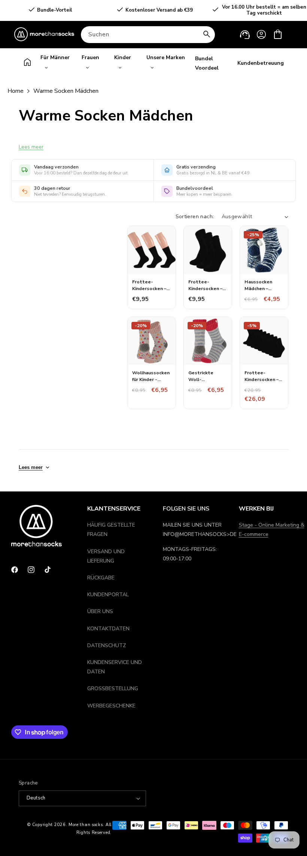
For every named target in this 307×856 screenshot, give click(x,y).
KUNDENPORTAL (108, 594)
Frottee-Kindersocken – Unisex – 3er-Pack (205, 285)
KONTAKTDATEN (108, 628)
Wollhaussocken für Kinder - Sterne (151, 376)
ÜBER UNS (100, 611)
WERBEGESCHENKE (111, 705)
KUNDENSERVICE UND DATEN (114, 667)
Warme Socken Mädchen (65, 91)
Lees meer (31, 146)
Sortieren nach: (195, 216)
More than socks (86, 825)
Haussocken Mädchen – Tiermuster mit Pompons (262, 285)
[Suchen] (206, 34)
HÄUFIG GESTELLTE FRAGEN (111, 529)
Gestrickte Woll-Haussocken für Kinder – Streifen (207, 376)
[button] (278, 34)
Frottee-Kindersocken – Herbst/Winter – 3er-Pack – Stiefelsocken (151, 285)
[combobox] (148, 34)
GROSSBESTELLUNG (112, 688)
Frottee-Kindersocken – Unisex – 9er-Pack (261, 376)
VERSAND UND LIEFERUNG (106, 556)
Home (15, 91)
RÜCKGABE (101, 577)
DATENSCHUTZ (106, 645)
